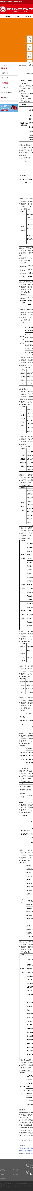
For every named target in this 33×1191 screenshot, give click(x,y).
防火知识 (5, 78)
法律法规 (5, 88)
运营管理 (3, 1179)
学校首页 (8, 16)
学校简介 (18, 16)
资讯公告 (15, 1170)
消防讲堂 (5, 83)
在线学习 (3, 1174)
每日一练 (5, 97)
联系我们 (15, 1174)
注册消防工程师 (7, 93)
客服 (29, 41)
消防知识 (5, 73)
